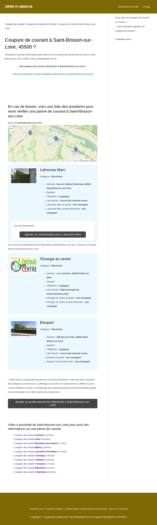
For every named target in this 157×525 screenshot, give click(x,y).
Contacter (64, 196)
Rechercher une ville (128, 7)
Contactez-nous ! (123, 39)
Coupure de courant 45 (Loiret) (41, 24)
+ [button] (11, 128)
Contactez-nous (36, 509)
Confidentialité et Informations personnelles (86, 509)
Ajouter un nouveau (118, 509)
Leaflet (75, 161)
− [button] (11, 132)
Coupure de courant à (30, 455)
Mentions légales (54, 509)
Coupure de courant (14, 24)
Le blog (146, 7)
